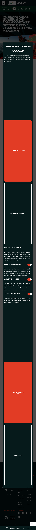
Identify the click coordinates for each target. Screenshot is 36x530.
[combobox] (33, 524)
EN (32, 524)
